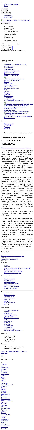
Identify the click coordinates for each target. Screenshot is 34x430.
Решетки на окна (21, 64)
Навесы (6, 304)
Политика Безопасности (11, 4)
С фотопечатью (8, 96)
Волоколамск (5, 419)
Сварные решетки (9, 66)
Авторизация (8, 15)
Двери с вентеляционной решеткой (14, 107)
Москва (3, 389)
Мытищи (3, 392)
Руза (2, 406)
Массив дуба (8, 91)
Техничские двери (9, 298)
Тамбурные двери (9, 99)
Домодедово (4, 371)
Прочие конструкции (7, 292)
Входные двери (19, 78)
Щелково (3, 413)
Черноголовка (5, 367)
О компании (8, 125)
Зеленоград (4, 424)
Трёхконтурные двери (10, 85)
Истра (2, 377)
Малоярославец (5, 425)
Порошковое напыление (11, 88)
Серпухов (3, 410)
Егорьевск (4, 372)
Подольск (3, 402)
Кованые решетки (9, 72)
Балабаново (4, 427)
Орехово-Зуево (5, 399)
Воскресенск (4, 420)
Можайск (3, 391)
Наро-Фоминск (5, 394)
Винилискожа (8, 83)
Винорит (7, 93)
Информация (4, 262)
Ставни (12, 115)
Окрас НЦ (7, 94)
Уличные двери (8, 86)
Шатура (3, 411)
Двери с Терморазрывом (11, 80)
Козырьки (7, 299)
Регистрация (8, 17)
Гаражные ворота (21, 113)
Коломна (3, 381)
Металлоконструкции (25, 116)
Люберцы (3, 388)
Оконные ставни (9, 296)
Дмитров (3, 369)
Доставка (7, 127)
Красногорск (4, 383)
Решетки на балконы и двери (9, 259)
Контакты (7, 128)
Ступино (3, 416)
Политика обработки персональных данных (17, 268)
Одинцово (4, 397)
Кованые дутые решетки (11, 74)
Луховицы (4, 386)
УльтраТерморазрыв (23, 111)
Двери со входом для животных (13, 100)
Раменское (4, 405)
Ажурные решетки (9, 69)
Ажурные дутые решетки (11, 71)
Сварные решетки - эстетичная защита (12, 256)
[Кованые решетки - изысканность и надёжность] (16, 148)
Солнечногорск (5, 414)
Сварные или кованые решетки (13, 271)
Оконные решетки (6, 276)
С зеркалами (8, 97)
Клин (2, 380)
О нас (6, 6)
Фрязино (3, 375)
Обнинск (3, 428)
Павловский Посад (6, 400)
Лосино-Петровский (7, 385)
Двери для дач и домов (26, 104)
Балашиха (4, 364)
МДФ (5, 89)
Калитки (6, 301)
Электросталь (5, 374)
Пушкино (3, 403)
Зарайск (3, 422)
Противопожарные (10, 108)
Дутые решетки (8, 67)
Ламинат (6, 82)
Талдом (3, 417)
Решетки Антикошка (10, 288)
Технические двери (23, 105)
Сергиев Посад (5, 408)
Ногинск (3, 395)
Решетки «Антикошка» (11, 75)
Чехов (2, 366)
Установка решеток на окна (12, 270)
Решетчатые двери (9, 110)
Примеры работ (9, 124)
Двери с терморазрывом (11, 310)
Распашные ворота (9, 118)
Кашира (3, 378)
